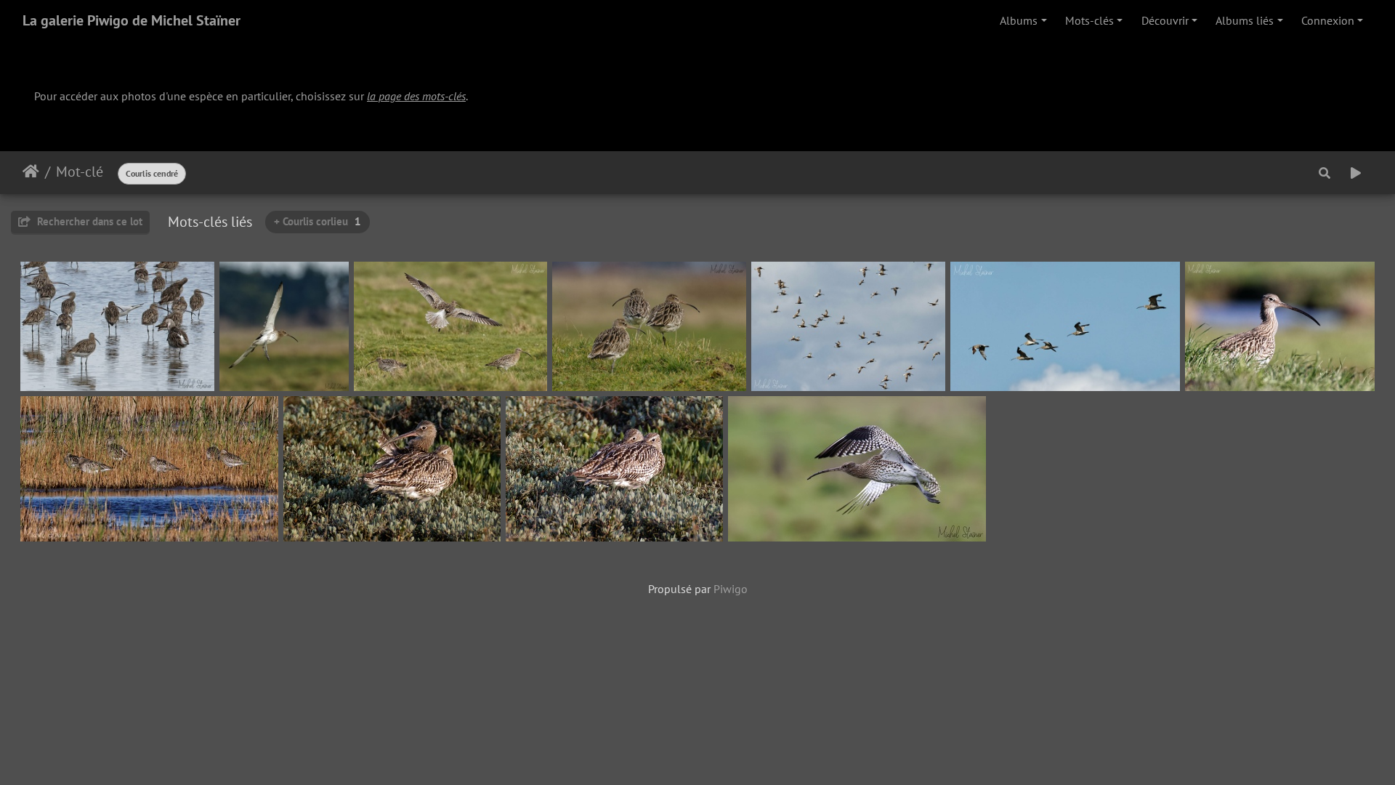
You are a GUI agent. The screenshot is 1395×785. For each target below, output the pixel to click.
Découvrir (1165, 20)
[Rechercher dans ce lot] (1324, 173)
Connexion (1327, 20)
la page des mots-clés (416, 96)
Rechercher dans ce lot (88, 221)
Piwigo (730, 588)
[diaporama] (1355, 173)
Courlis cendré (152, 173)
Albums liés (1245, 20)
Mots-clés (1089, 20)
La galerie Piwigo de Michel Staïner (131, 20)
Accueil (31, 171)
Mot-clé (79, 171)
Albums (1019, 20)
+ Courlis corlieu (317, 221)
